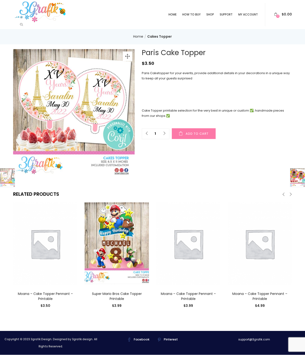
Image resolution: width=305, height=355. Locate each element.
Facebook (141, 339)
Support (226, 14)
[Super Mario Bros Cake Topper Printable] (117, 243)
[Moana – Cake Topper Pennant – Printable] (45, 243)
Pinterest (171, 339)
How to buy (191, 14)
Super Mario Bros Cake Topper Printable (117, 296)
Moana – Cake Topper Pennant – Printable (45, 296)
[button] (283, 14)
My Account (248, 14)
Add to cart (197, 133)
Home (172, 14)
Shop (210, 14)
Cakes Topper (159, 36)
